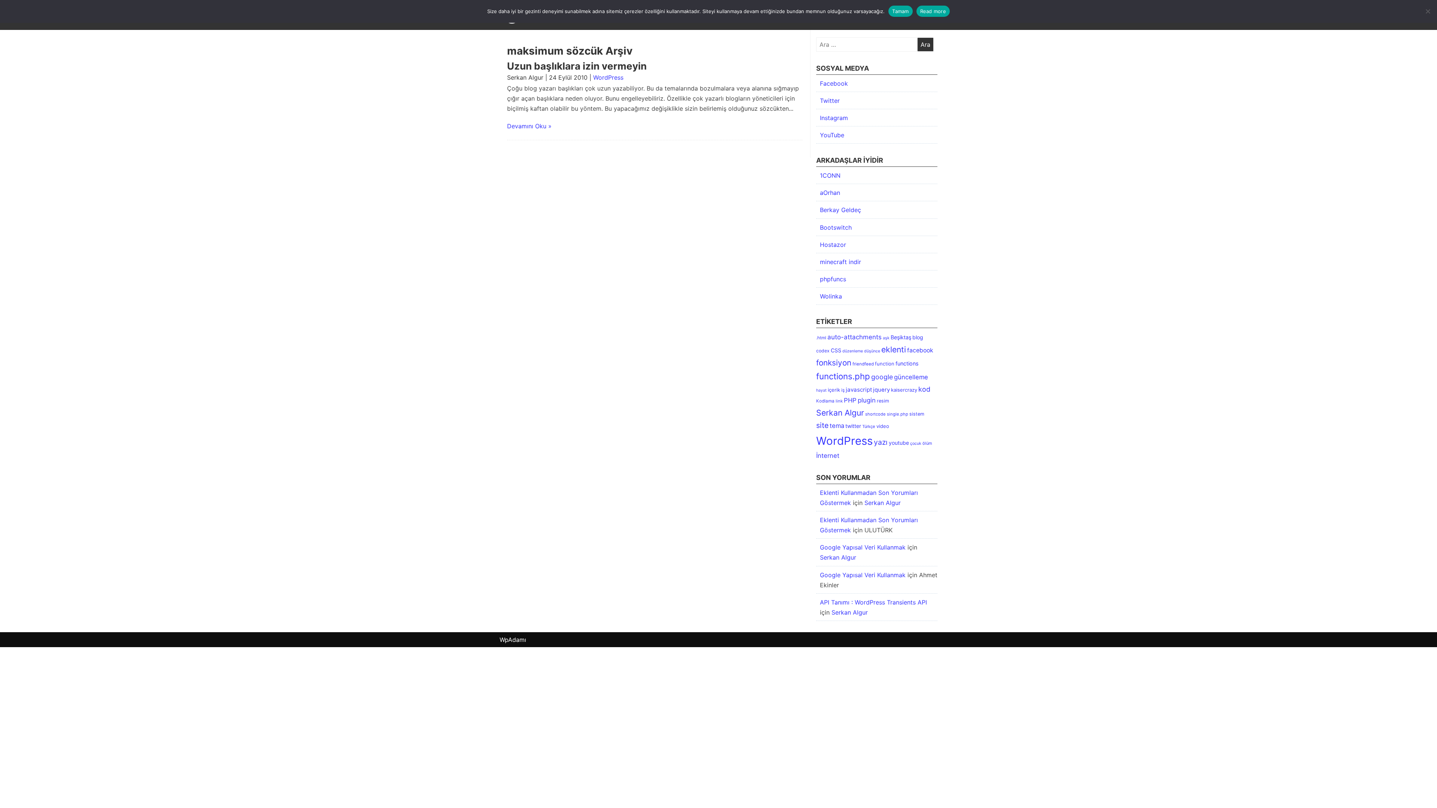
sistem (916, 414)
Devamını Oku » (529, 126)
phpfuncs (833, 279)
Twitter (830, 100)
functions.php (843, 376)
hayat (821, 390)
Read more (933, 11)
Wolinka (831, 296)
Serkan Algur (840, 412)
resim (883, 401)
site (822, 425)
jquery (881, 389)
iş (843, 390)
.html (821, 337)
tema (837, 425)
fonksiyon (833, 362)
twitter (853, 426)
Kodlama (825, 401)
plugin (867, 400)
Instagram (834, 118)
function (884, 364)
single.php (897, 414)
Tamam (900, 11)
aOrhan (830, 192)
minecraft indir (840, 262)
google (882, 377)
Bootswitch (836, 227)
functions (907, 363)
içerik (834, 390)
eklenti (893, 349)
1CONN (830, 175)
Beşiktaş (901, 337)
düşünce (872, 351)
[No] (1427, 11)
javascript (859, 389)
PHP (850, 400)
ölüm (927, 443)
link (839, 401)
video (882, 426)
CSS (836, 350)
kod (924, 389)
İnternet (827, 455)
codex (823, 351)
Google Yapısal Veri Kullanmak (863, 547)
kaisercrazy (904, 390)
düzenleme (852, 351)
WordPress (608, 77)
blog (917, 337)
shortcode (875, 414)
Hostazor (833, 244)
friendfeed (863, 364)
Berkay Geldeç (840, 210)
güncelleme (911, 377)
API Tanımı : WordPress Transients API (873, 602)
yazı (881, 442)
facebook (920, 350)
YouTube (832, 135)
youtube (899, 443)
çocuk (915, 443)
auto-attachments (854, 337)
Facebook (834, 83)
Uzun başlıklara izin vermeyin (577, 66)
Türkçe (868, 426)
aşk (886, 338)
